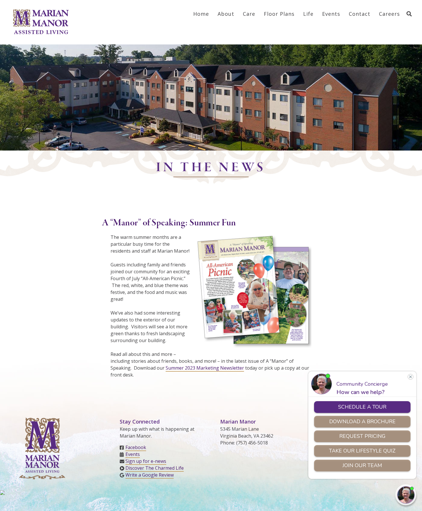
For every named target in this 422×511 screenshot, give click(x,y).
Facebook (135, 447)
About (226, 13)
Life (308, 13)
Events (331, 13)
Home (201, 13)
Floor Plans (279, 13)
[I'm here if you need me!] (405, 494)
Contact (359, 13)
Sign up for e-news (145, 461)
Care (249, 13)
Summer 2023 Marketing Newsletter (205, 368)
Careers (389, 13)
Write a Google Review (149, 475)
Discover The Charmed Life (154, 468)
